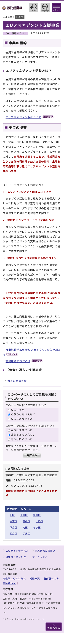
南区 (25, 527)
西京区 (13, 534)
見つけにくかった (22, 439)
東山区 (26, 521)
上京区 (24, 515)
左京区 (37, 515)
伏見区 (26, 534)
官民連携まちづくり (18, 361)
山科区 (39, 521)
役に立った (18, 409)
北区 (12, 515)
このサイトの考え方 (17, 551)
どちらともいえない (23, 414)
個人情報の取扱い (45, 551)
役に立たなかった (22, 418)
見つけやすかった (22, 430)
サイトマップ (40, 557)
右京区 (37, 527)
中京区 (13, 521)
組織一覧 (35, 578)
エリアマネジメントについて (23, 117)
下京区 (13, 527)
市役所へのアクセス (14, 578)
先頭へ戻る (53, 628)
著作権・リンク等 (16, 557)
